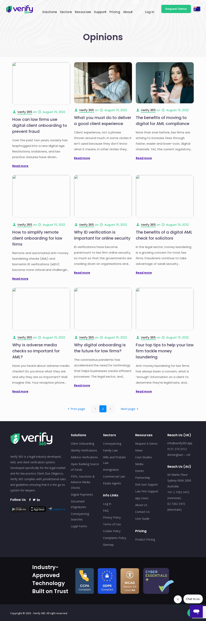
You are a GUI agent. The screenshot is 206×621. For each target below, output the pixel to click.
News (139, 450)
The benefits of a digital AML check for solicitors (164, 235)
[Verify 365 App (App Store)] (38, 511)
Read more (20, 166)
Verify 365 (24, 112)
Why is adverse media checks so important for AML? (36, 351)
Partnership (142, 478)
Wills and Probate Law (114, 460)
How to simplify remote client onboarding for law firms (37, 238)
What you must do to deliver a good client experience (102, 120)
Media (139, 464)
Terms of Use (112, 524)
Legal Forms (79, 526)
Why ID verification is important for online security (102, 235)
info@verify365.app (179, 443)
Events (139, 471)
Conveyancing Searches (80, 516)
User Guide (142, 518)
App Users (141, 498)
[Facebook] (30, 500)
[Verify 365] (19, 9)
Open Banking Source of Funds (85, 467)
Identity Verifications (84, 450)
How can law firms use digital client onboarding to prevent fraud (39, 125)
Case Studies (143, 457)
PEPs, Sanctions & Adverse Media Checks (83, 482)
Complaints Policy (114, 538)
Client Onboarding (82, 443)
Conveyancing (112, 443)
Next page (128, 409)
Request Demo (176, 9)
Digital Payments (82, 494)
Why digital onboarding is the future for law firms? (100, 348)
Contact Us (142, 512)
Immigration (111, 470)
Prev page (78, 409)
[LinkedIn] (38, 500)
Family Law (110, 450)
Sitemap (108, 545)
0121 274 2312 (177, 449)
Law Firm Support (146, 491)
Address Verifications (84, 457)
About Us (141, 505)
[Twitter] (34, 500)
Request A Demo (146, 443)
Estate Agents (112, 483)
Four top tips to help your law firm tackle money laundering (165, 351)
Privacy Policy (112, 517)
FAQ (106, 510)
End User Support (146, 484)
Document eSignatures (78, 504)
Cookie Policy (112, 531)
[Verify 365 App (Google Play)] (19, 511)
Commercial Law (114, 476)
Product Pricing (145, 539)
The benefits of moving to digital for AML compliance (162, 120)
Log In (107, 504)
